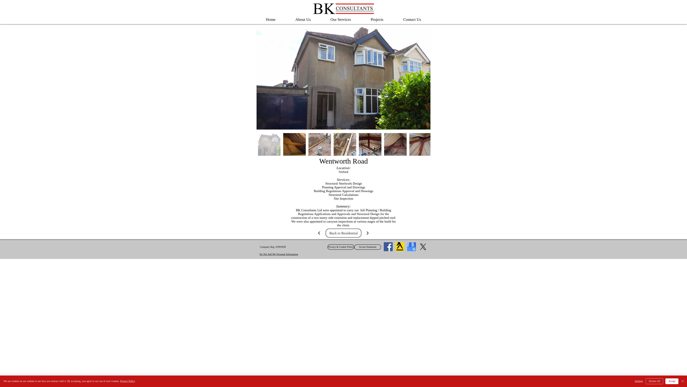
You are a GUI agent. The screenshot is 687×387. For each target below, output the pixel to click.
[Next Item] (424, 77)
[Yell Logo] (399, 246)
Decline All (654, 381)
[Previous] (319, 233)
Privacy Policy (127, 381)
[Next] (367, 233)
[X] (423, 246)
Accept (671, 381)
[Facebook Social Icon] (388, 246)
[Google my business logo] (411, 246)
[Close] (683, 381)
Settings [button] (639, 381)
